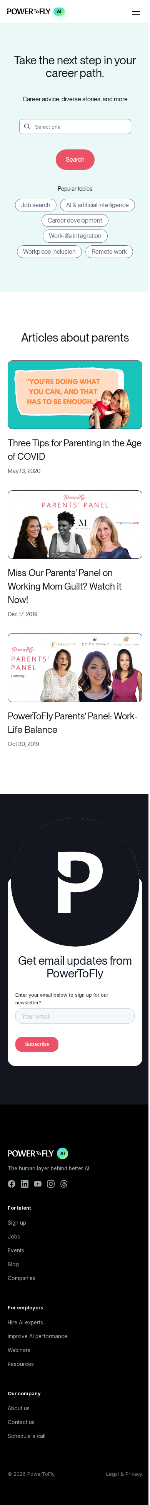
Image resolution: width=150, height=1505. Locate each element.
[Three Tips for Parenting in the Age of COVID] (75, 393)
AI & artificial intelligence (97, 205)
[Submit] (75, 159)
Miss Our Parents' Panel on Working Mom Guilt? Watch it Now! (65, 586)
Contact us (21, 1422)
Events (16, 1250)
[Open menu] (136, 11)
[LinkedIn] (24, 1184)
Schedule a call (26, 1436)
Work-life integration (75, 236)
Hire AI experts (25, 1322)
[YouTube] (38, 1184)
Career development (75, 220)
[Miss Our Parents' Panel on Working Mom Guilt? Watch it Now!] (75, 523)
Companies (21, 1278)
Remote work (109, 251)
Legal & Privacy (124, 1474)
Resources (21, 1364)
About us (19, 1408)
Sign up (17, 1223)
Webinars (19, 1350)
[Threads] (64, 1184)
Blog (13, 1264)
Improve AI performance (37, 1336)
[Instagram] (51, 1184)
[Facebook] (11, 1184)
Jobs (14, 1236)
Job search (35, 205)
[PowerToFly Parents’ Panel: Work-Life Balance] (75, 666)
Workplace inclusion (49, 251)
